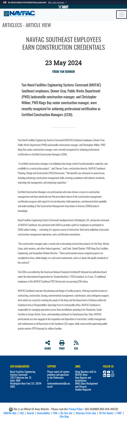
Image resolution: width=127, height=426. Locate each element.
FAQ (22, 413)
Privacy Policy (75, 409)
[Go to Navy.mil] (63, 7)
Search (30, 413)
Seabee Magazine (83, 389)
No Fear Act (66, 413)
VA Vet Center (106, 413)
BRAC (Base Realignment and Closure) (86, 385)
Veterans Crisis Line (86, 413)
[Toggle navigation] (121, 14)
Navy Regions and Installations (83, 379)
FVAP (119, 413)
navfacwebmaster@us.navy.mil (58, 385)
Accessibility (43, 413)
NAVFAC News (81, 374)
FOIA (55, 413)
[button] (57, 2)
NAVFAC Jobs (10, 413)
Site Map (64, 416)
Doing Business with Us (85, 371)
